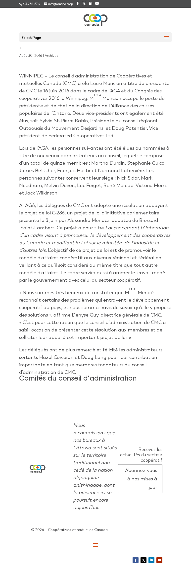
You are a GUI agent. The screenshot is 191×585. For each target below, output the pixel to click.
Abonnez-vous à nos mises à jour (141, 478)
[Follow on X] (143, 560)
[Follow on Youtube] (159, 560)
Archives (51, 55)
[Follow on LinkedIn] (151, 560)
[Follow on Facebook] (136, 560)
